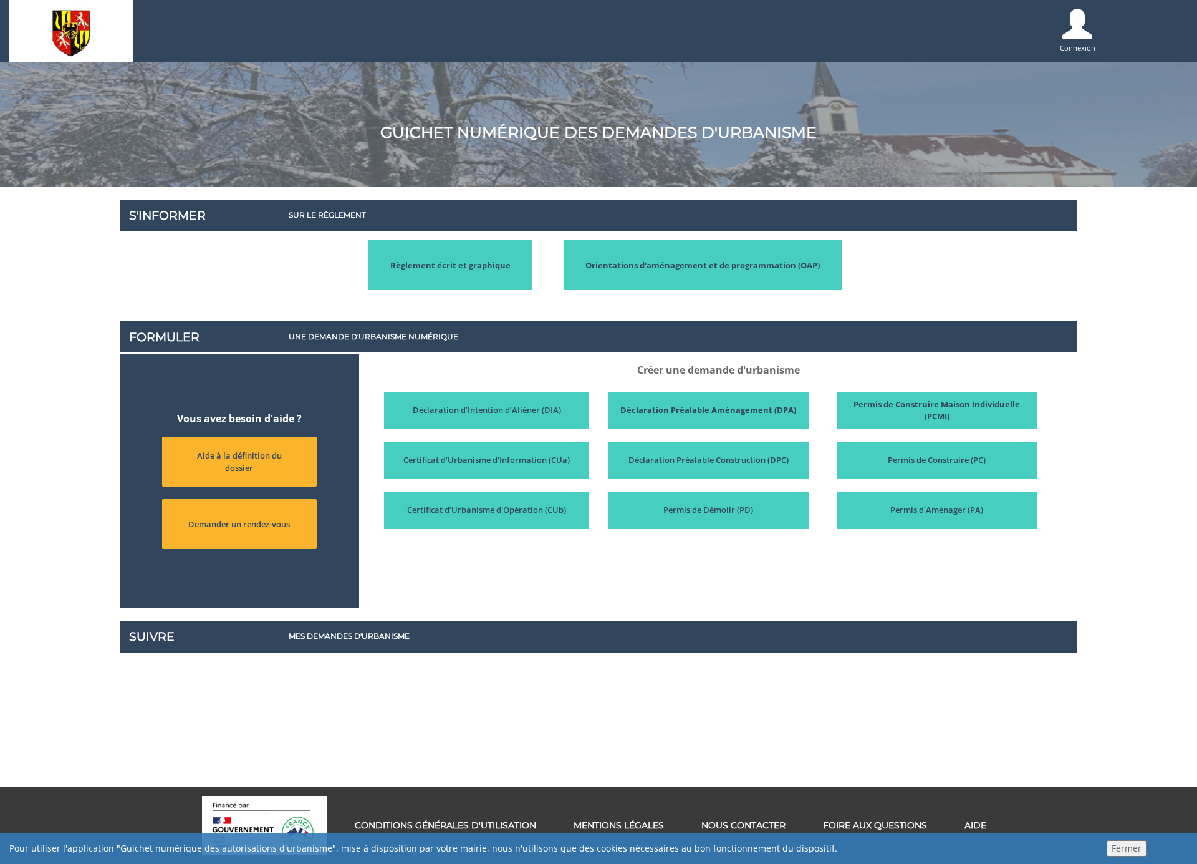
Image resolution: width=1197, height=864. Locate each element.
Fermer (1127, 848)
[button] (450, 265)
